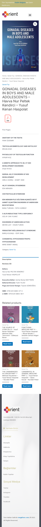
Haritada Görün (12, 428)
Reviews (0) (7, 264)
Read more (7, 344)
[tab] (20, 259)
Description (6, 259)
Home (4, 76)
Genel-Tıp (11, 76)
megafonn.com (23, 517)
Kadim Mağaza (20, 2)
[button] (30, 15)
